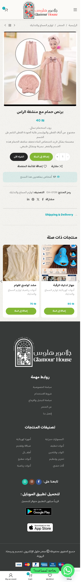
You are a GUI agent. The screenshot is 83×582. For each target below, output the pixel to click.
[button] (59, 311)
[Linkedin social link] (28, 199)
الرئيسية (73, 25)
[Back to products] (10, 25)
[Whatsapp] (68, 570)
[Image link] (42, 351)
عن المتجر (46, 407)
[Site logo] (40, 9)
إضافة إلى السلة (41, 157)
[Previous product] (14, 25)
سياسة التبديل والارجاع (40, 400)
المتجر (60, 25)
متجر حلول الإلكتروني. (35, 551)
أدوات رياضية (29, 290)
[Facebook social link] (43, 199)
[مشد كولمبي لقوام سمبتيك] (21, 263)
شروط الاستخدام (43, 394)
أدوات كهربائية (66, 290)
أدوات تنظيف (57, 446)
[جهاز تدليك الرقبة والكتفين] (59, 263)
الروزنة (40, 556)
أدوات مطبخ (24, 459)
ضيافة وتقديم (23, 446)
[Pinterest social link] (33, 199)
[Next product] (5, 25)
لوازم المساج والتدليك (41, 25)
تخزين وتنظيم (56, 459)
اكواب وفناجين (56, 452)
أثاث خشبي (58, 466)
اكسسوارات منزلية (54, 439)
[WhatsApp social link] (25, 482)
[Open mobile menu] (75, 10)
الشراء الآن (19, 157)
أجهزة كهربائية (23, 439)
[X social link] (38, 199)
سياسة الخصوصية (42, 387)
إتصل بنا (47, 413)
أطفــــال (26, 452)
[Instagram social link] (32, 482)
